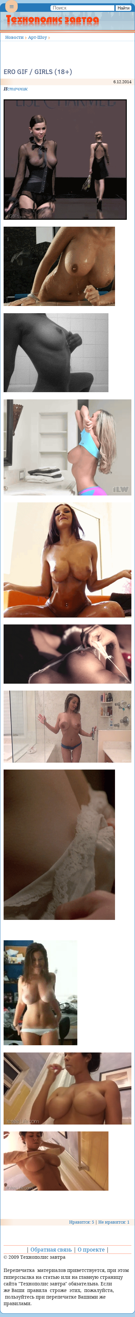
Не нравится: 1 (113, 1222)
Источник (16, 89)
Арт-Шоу (37, 37)
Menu (11, 12)
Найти (123, 8)
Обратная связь (51, 1249)
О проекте (91, 1249)
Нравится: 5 (81, 1222)
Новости (14, 37)
